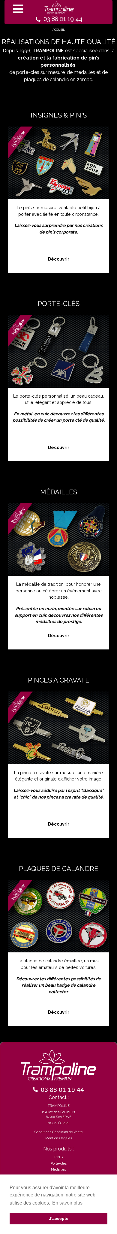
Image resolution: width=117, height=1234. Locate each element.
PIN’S (58, 1157)
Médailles (58, 1169)
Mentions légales (58, 1138)
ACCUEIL (58, 29)
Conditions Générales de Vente (58, 1132)
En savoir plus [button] (67, 1202)
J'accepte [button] (58, 1218)
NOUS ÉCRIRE (58, 1123)
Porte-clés (59, 1163)
